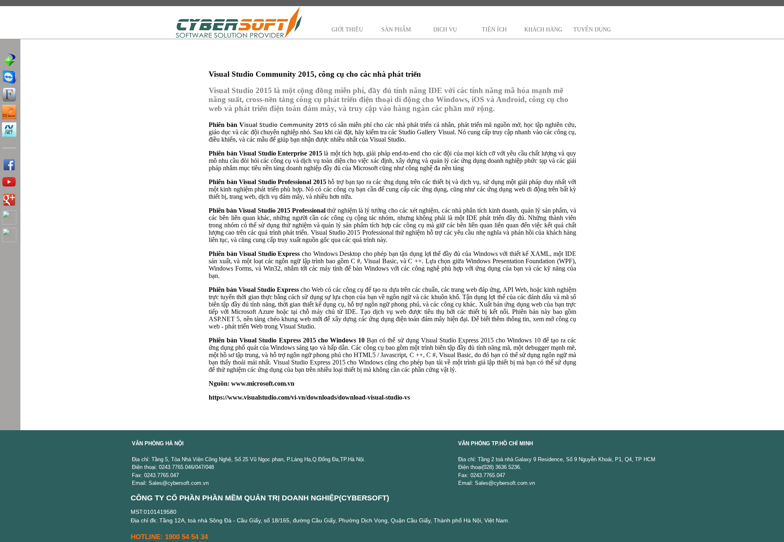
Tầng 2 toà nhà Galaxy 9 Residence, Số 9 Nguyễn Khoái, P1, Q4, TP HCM (566, 459)
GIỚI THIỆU (347, 30)
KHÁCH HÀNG (543, 30)
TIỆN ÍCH (494, 30)
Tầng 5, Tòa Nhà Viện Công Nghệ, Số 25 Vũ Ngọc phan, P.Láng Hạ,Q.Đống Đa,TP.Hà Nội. (258, 459)
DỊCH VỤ (445, 30)
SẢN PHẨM (396, 30)
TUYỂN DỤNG (592, 30)
